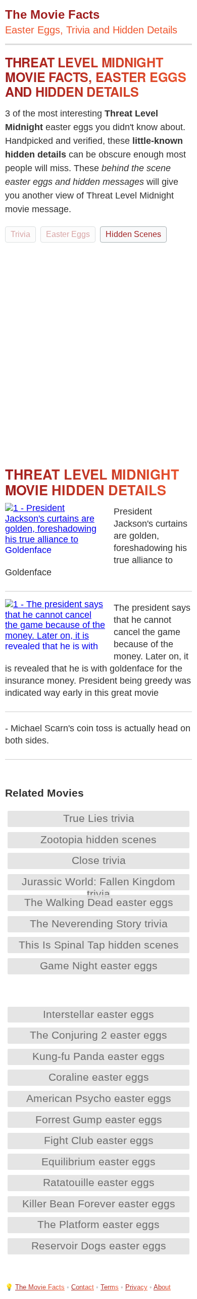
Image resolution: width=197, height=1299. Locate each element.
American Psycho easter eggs (98, 1098)
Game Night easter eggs (99, 965)
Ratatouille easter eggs (99, 1182)
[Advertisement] (98, 350)
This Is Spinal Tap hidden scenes (99, 945)
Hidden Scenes (133, 234)
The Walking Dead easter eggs (98, 902)
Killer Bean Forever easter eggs (98, 1203)
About (162, 1287)
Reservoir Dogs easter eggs (98, 1245)
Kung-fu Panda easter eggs (98, 1056)
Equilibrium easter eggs (98, 1161)
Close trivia (99, 860)
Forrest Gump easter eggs (98, 1119)
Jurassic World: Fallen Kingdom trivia (98, 887)
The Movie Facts (40, 1287)
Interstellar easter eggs (98, 1014)
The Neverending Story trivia (99, 923)
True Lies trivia (98, 818)
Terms (110, 1287)
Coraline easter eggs (98, 1077)
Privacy (136, 1287)
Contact (82, 1287)
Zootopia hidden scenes (98, 839)
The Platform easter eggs (98, 1224)
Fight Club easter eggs (99, 1140)
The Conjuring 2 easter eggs (98, 1035)
